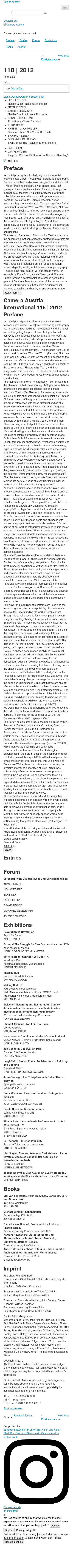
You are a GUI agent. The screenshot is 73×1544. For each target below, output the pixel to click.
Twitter (28, 1415)
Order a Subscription (32, 96)
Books (9, 47)
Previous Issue (49, 59)
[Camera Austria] (14, 24)
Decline (9, 1530)
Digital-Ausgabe (12, 96)
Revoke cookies (14, 1541)
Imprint (22, 47)
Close (8, 850)
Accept (55, 1525)
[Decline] (34, 1530)
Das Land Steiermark (27, 1433)
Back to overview (13, 1408)
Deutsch (8, 20)
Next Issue (63, 55)
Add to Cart (17, 88)
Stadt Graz (10, 1433)
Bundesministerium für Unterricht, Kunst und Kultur (32, 1429)
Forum (36, 40)
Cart (15, 20)
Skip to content (12, 2)
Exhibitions (51, 40)
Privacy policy (23, 1530)
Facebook (19, 1415)
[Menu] (65, 7)
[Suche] (45, 13)
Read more (13, 292)
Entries (23, 40)
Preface (10, 40)
